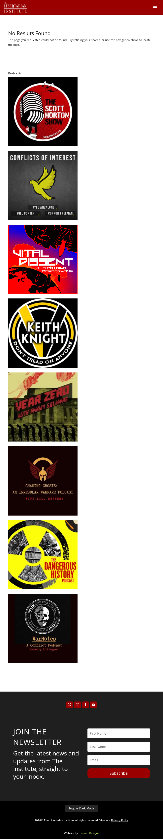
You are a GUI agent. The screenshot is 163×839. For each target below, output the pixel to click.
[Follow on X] (69, 704)
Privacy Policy (119, 820)
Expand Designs (89, 833)
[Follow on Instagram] (77, 704)
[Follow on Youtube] (93, 704)
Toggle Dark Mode (81, 808)
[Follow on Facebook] (85, 704)
